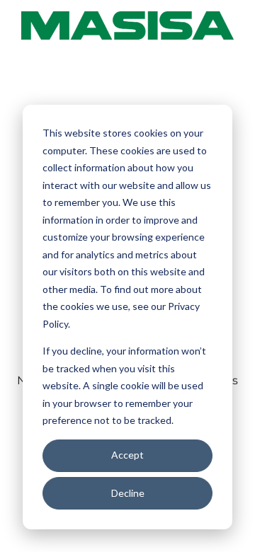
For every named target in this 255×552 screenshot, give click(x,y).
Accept (127, 455)
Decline (127, 493)
